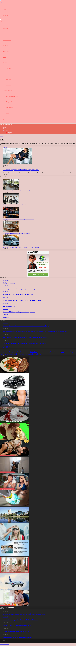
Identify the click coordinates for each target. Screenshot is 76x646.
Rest (4, 57)
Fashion (5, 45)
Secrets (10, 354)
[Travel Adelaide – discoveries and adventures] (14, 522)
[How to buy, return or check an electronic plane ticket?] (14, 589)
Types (23, 354)
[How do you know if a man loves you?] (14, 606)
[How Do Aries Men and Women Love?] (14, 455)
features (52, 351)
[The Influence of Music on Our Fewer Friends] (14, 439)
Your (40, 354)
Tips (15, 354)
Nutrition (6, 51)
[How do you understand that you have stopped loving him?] (14, 472)
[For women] (3, 2)
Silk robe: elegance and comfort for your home (21, 170)
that (12, 354)
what (32, 354)
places (68, 351)
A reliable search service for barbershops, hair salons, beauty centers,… (19, 205)
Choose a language (4, 607)
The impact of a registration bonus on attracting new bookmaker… (18, 219)
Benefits (15, 351)
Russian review (9, 107)
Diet (38, 352)
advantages (2, 351)
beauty (11, 352)
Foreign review (9, 102)
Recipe (72, 352)
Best (18, 352)
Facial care (8, 85)
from (55, 351)
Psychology (8, 68)
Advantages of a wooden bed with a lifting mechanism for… (17, 233)
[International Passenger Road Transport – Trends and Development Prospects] (11, 246)
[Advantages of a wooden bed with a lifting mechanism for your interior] (11, 231)
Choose (22, 352)
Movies (7, 113)
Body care (8, 79)
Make (65, 351)
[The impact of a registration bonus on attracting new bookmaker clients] (11, 217)
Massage (8, 74)
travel (18, 354)
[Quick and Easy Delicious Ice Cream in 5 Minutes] (14, 422)
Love (62, 352)
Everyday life (7, 40)
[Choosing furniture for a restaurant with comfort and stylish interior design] (11, 189)
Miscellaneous (7, 90)
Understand (28, 354)
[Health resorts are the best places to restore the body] (14, 556)
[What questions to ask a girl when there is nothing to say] (14, 489)
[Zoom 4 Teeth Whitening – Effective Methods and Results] (14, 505)
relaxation (1, 354)
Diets (4, 34)
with (36, 354)
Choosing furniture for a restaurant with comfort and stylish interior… (19, 190)
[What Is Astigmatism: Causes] (14, 539)
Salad (7, 354)
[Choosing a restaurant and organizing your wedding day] (14, 572)
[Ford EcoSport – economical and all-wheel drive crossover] (14, 389)
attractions (7, 351)
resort (5, 354)
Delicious (33, 352)
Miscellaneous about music (12, 96)
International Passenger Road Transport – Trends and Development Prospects (21, 247)
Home (1, 136)
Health (5, 62)
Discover (42, 352)
